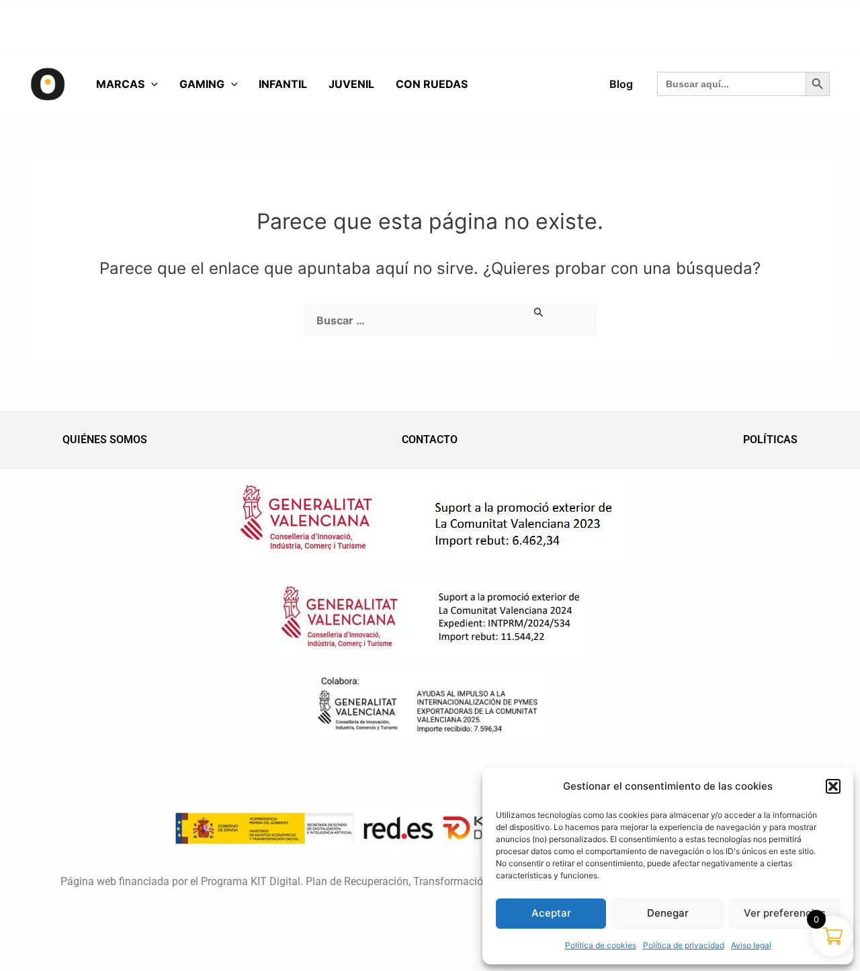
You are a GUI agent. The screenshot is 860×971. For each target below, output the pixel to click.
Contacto (430, 439)
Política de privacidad (683, 945)
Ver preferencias (785, 913)
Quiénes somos (104, 439)
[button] (833, 786)
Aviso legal (751, 945)
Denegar (668, 913)
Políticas (770, 439)
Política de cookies (600, 945)
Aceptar (551, 913)
